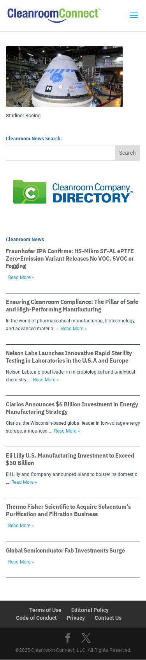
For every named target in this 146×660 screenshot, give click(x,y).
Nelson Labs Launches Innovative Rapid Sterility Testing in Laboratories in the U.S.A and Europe (69, 356)
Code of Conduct (36, 618)
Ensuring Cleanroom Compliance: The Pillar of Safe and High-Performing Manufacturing (72, 305)
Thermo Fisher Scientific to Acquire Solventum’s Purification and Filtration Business (68, 510)
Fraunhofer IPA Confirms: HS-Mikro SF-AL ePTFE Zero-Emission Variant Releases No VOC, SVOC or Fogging (70, 258)
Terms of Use (45, 610)
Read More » (21, 277)
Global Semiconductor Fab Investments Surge (65, 550)
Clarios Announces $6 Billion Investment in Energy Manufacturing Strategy (72, 407)
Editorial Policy (90, 610)
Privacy (76, 618)
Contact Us (108, 618)
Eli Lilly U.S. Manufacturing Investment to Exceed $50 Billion (70, 459)
